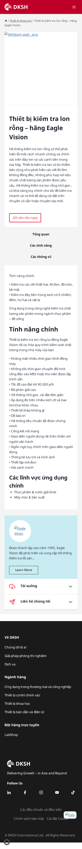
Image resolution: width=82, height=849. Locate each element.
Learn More (23, 570)
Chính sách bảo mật (29, 818)
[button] (25, 217)
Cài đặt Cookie (57, 818)
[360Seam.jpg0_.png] (41, 68)
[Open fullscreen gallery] (73, 100)
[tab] (41, 101)
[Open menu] (73, 7)
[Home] (6, 21)
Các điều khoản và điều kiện (41, 809)
